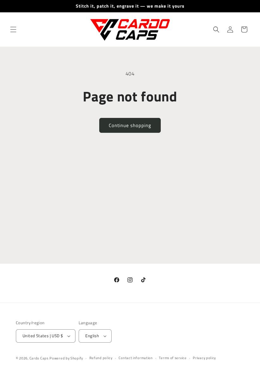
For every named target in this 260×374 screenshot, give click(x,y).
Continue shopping (130, 125)
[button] (13, 29)
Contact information (136, 357)
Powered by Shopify (66, 358)
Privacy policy (204, 357)
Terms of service (172, 357)
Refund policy (101, 357)
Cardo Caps (39, 358)
